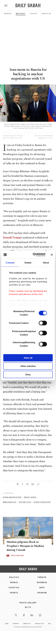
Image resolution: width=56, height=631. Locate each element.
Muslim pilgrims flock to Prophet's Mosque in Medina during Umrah (25, 546)
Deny (28, 374)
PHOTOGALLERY (17, 556)
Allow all (28, 357)
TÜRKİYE (41, 577)
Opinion (42, 592)
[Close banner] (52, 255)
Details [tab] (28, 262)
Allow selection (28, 366)
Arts (42, 587)
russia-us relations (42, 502)
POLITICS (14, 577)
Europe (33, 13)
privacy (16, 623)
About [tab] (46, 262)
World (7, 13)
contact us (39, 623)
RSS (49, 623)
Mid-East (21, 13)
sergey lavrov (30, 497)
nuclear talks (25, 502)
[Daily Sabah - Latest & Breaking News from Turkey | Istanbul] (27, 5)
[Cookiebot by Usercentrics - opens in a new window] (34, 255)
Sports (14, 592)
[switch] (43, 323)
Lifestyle (14, 587)
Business (42, 582)
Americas (46, 13)
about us (26, 623)
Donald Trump (12, 238)
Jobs (6, 623)
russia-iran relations (12, 497)
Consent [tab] (10, 262)
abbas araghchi (9, 502)
